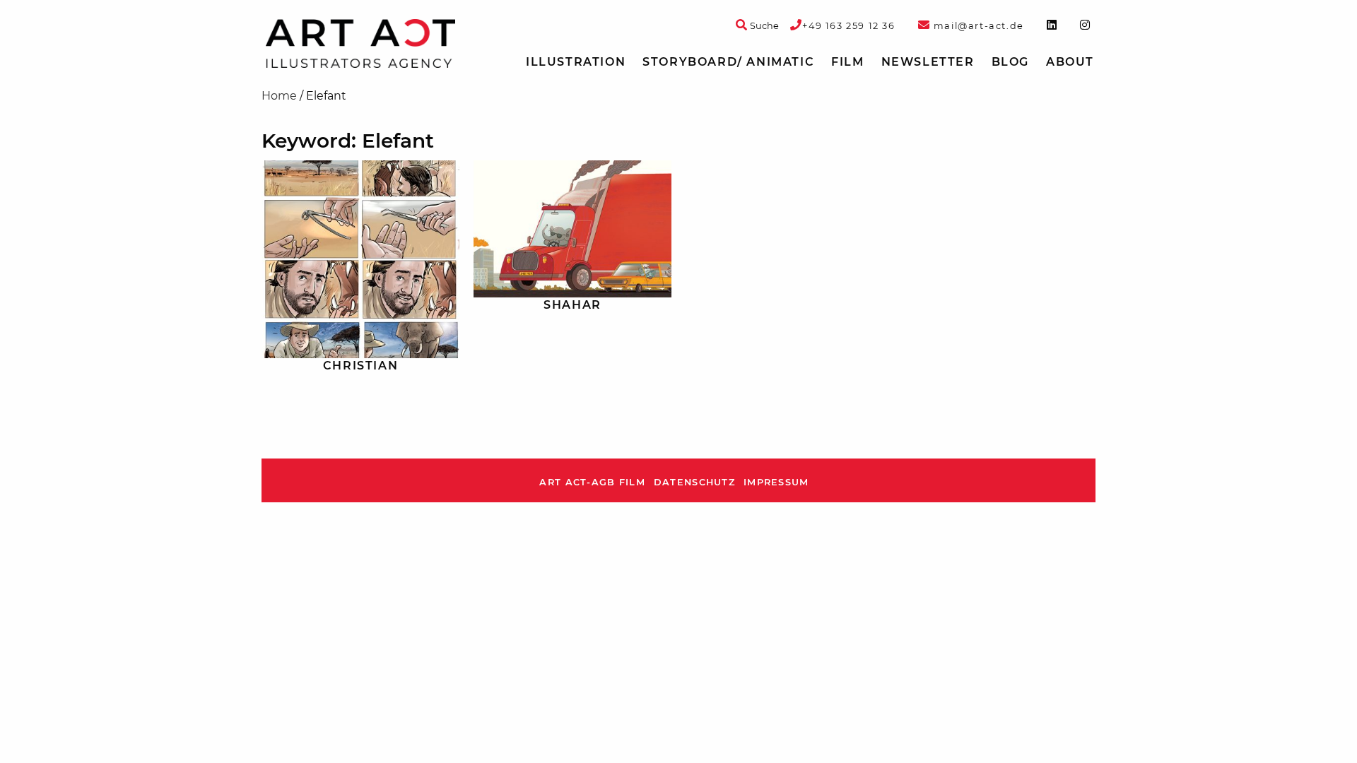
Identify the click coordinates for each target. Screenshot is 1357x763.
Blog (1010, 62)
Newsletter (928, 62)
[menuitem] (575, 62)
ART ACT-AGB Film (592, 482)
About (1070, 62)
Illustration (575, 62)
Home (279, 95)
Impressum (776, 482)
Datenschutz (694, 482)
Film (847, 62)
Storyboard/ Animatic (728, 62)
